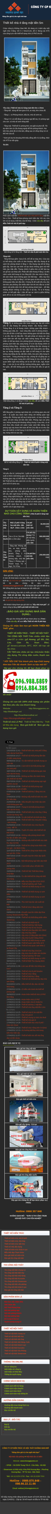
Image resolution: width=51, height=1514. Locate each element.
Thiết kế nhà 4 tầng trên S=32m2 (34, 1028)
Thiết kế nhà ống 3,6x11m (31, 951)
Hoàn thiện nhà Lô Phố (31, 1000)
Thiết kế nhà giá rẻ (29, 1020)
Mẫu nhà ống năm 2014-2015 (33, 881)
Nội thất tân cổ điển (34, 1457)
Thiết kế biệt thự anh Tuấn (32, 884)
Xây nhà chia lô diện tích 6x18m (34, 953)
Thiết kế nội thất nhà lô (30, 923)
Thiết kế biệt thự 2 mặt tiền (32, 1005)
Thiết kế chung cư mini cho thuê (34, 1018)
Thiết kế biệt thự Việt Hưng (32, 925)
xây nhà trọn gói (15, 581)
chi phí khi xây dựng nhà (14, 600)
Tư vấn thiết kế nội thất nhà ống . (34, 817)
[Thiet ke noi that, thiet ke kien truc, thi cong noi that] (14, 10)
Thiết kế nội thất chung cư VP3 (33, 958)
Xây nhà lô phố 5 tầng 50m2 (32, 938)
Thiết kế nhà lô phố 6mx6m (32, 971)
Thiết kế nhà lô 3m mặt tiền (32, 1012)
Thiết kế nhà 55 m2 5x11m (32, 928)
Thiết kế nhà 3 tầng (29, 974)
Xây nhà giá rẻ (27, 1015)
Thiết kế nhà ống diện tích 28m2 (34, 930)
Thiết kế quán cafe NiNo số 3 (33, 943)
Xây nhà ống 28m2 (29, 933)
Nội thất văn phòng (16, 1457)
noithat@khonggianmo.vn (13, 586)
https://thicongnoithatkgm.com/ (17, 718)
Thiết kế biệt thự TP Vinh (31, 956)
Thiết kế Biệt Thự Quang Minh (33, 961)
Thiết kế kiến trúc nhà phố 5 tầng (30, 216)
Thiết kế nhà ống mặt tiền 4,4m (33, 1007)
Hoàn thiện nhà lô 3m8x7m (32, 1002)
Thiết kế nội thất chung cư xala (33, 941)
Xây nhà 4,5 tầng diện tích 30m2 (34, 935)
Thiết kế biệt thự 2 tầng (30, 976)
